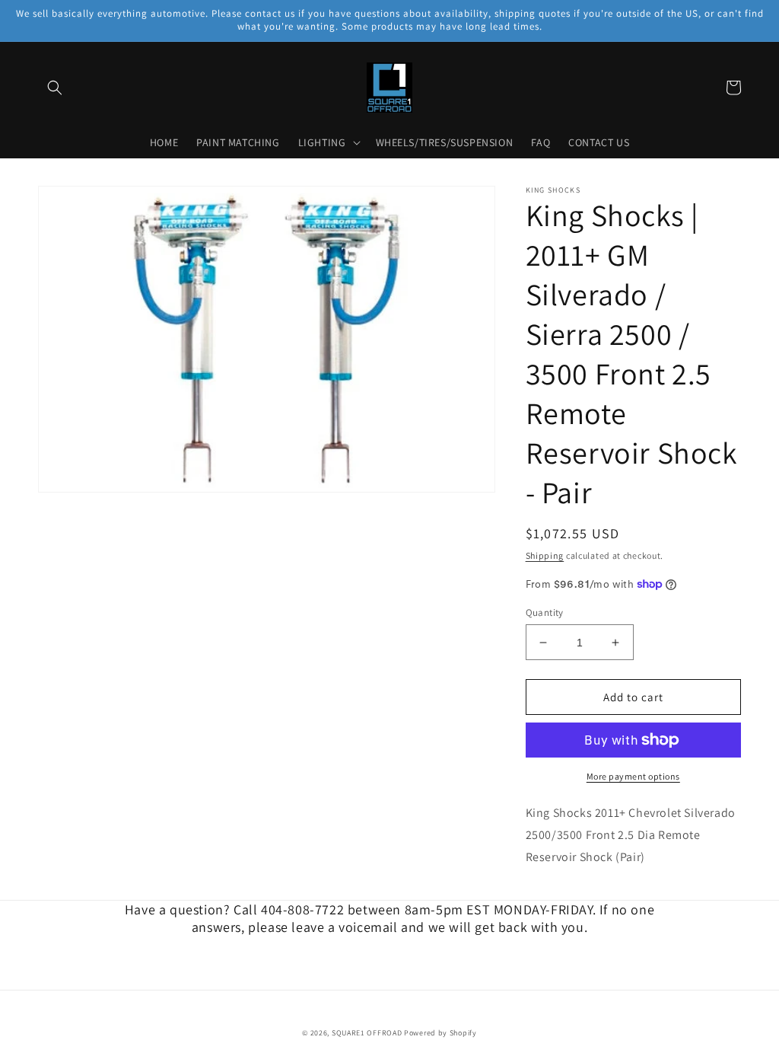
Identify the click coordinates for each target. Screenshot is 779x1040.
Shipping (545, 555)
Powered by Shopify (440, 1033)
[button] (55, 87)
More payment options (633, 776)
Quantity (545, 612)
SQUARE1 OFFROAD (367, 1033)
